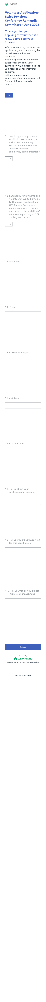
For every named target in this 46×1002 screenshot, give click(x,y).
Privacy (17, 676)
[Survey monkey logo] (23, 658)
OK (9, 95)
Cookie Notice (26, 676)
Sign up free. (35, 662)
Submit (23, 647)
